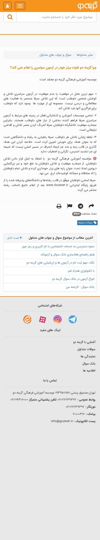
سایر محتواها (85, 54)
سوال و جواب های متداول (55, 54)
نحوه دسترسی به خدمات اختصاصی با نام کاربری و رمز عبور (58, 246)
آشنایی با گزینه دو (84, 342)
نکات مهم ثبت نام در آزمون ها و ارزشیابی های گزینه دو (60, 262)
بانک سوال (88, 363)
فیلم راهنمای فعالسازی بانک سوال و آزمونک (67, 254)
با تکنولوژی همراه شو (81, 270)
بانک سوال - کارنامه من (80, 287)
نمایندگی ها (88, 356)
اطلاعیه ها (89, 370)
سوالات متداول (86, 349)
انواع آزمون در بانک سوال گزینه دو (73, 279)
